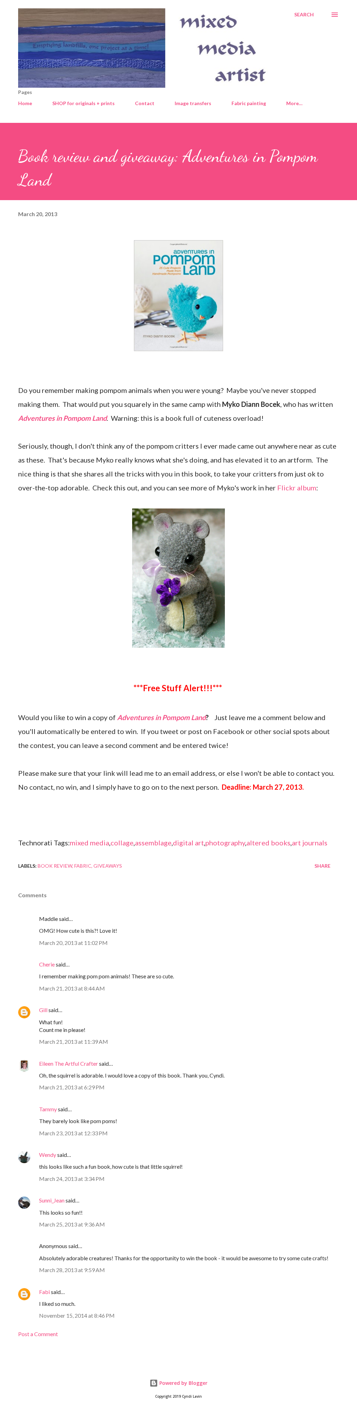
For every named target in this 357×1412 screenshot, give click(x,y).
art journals (309, 842)
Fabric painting (248, 103)
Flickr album (296, 487)
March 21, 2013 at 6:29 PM (72, 1087)
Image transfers (193, 103)
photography (225, 842)
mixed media (89, 842)
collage (122, 842)
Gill (43, 1010)
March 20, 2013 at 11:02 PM (73, 942)
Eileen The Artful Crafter (68, 1063)
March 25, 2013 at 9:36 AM (72, 1224)
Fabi (44, 1291)
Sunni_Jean (51, 1200)
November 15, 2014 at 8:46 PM (77, 1315)
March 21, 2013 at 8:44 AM (72, 988)
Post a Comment (38, 1334)
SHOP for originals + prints (83, 103)
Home (25, 103)
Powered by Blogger (182, 1383)
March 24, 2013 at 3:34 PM (72, 1178)
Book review (55, 866)
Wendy (47, 1154)
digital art (188, 842)
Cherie (47, 964)
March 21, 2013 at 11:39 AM (73, 1041)
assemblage (153, 842)
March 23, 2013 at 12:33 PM (73, 1133)
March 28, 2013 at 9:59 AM (72, 1270)
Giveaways (107, 866)
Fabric (82, 866)
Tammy (48, 1109)
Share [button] (322, 866)
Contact (144, 103)
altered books (268, 842)
